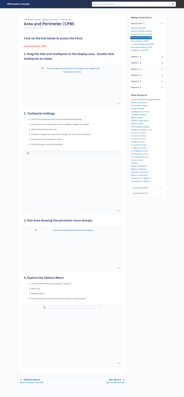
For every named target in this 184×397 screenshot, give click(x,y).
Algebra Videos (136, 117)
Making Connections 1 (51, 19)
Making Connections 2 (139, 166)
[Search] (173, 4)
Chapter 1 (136, 57)
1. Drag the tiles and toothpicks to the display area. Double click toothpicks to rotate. (69, 56)
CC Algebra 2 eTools (138, 148)
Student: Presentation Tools (141, 130)
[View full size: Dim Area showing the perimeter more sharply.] (72, 249)
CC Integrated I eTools (139, 151)
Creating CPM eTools (139, 115)
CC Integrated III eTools (139, 157)
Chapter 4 (136, 75)
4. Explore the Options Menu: (44, 277)
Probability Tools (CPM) (139, 50)
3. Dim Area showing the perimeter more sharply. (58, 220)
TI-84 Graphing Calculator (140, 127)
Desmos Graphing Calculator (141, 31)
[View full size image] (72, 182)
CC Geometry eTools (139, 145)
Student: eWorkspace (139, 102)
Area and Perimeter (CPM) (49, 23)
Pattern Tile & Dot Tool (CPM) (142, 34)
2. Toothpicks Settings (39, 113)
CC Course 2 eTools (138, 136)
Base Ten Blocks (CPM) (139, 41)
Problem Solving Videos (140, 121)
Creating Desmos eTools (140, 111)
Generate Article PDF (140, 193)
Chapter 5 (136, 81)
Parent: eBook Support (139, 105)
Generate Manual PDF (140, 188)
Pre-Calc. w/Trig (137, 160)
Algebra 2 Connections (139, 175)
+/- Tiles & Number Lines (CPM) (142, 44)
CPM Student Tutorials (32, 19)
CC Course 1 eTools (138, 133)
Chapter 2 (136, 63)
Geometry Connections (139, 172)
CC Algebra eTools (138, 142)
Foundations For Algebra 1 (141, 178)
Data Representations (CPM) (141, 47)
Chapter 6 (136, 87)
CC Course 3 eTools (138, 139)
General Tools (66, 19)
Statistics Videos (137, 123)
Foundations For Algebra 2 (141, 181)
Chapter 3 (136, 69)
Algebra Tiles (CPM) (138, 28)
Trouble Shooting (137, 108)
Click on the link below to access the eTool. (53, 38)
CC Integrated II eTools (139, 154)
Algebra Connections (139, 169)
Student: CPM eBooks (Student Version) (145, 99)
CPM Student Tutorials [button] (18, 4)
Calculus (134, 163)
